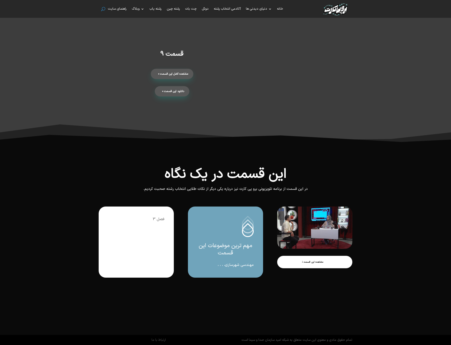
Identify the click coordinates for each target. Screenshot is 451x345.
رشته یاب (155, 8)
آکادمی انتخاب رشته (227, 8)
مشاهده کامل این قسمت (174, 74)
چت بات (191, 8)
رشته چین (173, 8)
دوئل (205, 8)
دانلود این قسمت (174, 91)
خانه (280, 8)
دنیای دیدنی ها (256, 8)
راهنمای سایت (117, 8)
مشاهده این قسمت (313, 262)
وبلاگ (136, 8)
